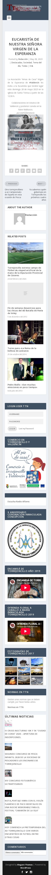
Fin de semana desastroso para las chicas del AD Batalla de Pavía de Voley (25, 310)
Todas (24, 66)
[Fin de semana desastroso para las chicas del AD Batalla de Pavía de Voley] (25, 293)
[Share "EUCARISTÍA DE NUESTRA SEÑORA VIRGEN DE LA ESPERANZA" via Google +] (23, 171)
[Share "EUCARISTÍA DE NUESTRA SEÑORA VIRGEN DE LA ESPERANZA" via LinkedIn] (28, 171)
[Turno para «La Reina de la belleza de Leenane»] (25, 332)
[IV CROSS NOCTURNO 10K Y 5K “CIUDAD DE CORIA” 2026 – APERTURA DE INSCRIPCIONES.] (25, 723)
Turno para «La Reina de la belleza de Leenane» (22, 349)
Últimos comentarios (13, 852)
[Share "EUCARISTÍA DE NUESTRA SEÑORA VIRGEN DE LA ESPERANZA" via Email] (34, 171)
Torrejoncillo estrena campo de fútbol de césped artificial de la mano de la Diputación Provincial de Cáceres (25, 271)
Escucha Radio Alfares (18, 501)
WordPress (25, 868)
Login (12, 429)
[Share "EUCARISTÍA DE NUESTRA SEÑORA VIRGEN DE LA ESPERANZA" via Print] (39, 171)
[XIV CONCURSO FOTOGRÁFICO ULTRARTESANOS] (25, 773)
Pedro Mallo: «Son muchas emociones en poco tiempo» (22, 386)
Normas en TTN (16, 707)
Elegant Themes (25, 864)
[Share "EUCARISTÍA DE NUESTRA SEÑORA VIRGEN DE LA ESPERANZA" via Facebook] (11, 171)
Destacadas (16, 62)
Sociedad (27, 62)
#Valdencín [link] (34, 82)
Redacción (23, 59)
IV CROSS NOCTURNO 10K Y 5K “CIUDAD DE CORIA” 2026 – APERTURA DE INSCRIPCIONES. (25, 734)
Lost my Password (26, 428)
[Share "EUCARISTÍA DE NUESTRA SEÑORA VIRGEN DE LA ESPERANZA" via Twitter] (17, 171)
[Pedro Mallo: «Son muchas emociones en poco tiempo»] (25, 369)
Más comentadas (27, 852)
